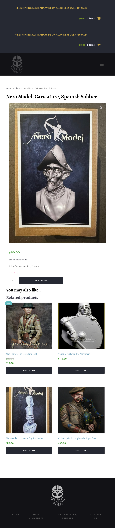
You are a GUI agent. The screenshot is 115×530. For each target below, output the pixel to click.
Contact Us (95, 516)
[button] (101, 107)
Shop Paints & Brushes (67, 516)
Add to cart (41, 281)
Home (8, 88)
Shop (17, 88)
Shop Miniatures (35, 516)
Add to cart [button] (29, 370)
